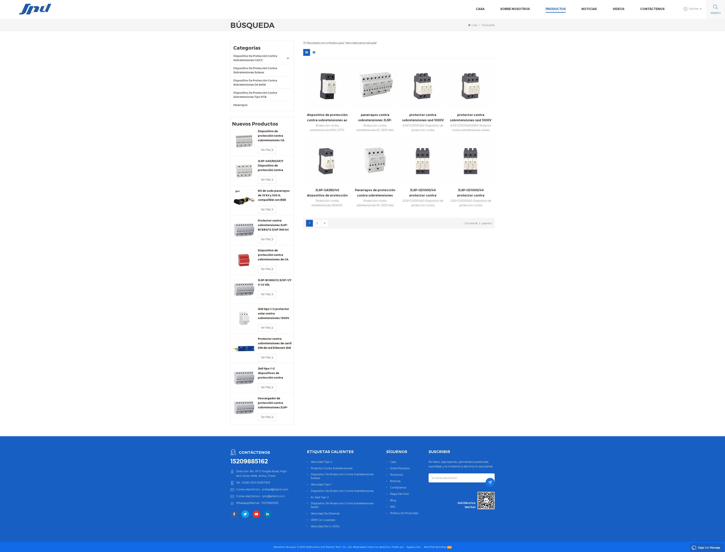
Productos (556, 9)
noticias (589, 9)
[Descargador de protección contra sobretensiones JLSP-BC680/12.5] (244, 408)
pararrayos (240, 105)
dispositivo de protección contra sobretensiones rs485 (342, 505)
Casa (480, 9)
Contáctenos (652, 9)
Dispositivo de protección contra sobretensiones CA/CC (255, 58)
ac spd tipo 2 (320, 497)
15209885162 (249, 461)
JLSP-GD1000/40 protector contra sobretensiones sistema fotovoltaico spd (471, 192)
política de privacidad (404, 513)
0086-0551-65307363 (256, 482)
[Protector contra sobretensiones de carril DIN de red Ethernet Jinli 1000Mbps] (244, 348)
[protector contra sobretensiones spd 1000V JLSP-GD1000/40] (423, 86)
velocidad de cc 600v (325, 526)
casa (393, 462)
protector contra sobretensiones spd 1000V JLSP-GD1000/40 (423, 117)
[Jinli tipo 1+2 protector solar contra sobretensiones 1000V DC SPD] (244, 319)
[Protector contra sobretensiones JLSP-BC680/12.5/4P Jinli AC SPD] (244, 230)
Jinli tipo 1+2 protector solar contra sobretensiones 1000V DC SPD (273, 313)
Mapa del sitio (399, 494)
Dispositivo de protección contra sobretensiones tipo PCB (255, 95)
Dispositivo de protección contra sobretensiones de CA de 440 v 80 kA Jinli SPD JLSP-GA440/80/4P (274, 255)
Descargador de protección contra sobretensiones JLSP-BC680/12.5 (273, 403)
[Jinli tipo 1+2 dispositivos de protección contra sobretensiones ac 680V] (244, 378)
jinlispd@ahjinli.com (275, 489)
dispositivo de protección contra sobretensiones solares (342, 476)
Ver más (266, 150)
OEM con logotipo (323, 520)
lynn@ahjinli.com (273, 496)
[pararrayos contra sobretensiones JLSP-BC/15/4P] (375, 86)
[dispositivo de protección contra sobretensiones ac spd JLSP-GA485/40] (327, 86)
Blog (393, 500)
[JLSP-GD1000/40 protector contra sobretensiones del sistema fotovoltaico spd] (423, 161)
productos (396, 474)
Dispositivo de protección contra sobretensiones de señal (255, 82)
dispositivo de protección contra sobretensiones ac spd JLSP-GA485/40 (327, 117)
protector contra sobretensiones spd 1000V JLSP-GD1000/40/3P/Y (470, 117)
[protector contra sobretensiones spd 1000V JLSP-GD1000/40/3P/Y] (471, 86)
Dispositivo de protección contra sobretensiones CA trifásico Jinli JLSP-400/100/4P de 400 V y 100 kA (273, 136)
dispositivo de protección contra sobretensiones (342, 491)
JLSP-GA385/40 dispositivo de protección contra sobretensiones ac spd (327, 192)
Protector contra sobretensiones (331, 468)
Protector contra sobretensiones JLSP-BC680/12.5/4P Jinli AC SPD (273, 225)
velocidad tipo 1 (321, 484)
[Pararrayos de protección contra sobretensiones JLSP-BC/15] (375, 161)
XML (393, 506)
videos (618, 9)
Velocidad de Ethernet (325, 513)
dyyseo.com (413, 546)
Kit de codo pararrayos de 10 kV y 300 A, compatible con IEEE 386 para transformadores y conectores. (274, 195)
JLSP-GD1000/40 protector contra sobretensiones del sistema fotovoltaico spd (423, 192)
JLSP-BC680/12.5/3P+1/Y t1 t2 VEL (275, 282)
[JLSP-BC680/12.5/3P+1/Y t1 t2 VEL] (244, 290)
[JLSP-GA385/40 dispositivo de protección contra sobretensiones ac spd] (327, 161)
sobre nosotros (515, 9)
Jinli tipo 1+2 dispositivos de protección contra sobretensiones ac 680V (275, 373)
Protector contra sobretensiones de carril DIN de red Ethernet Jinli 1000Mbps (275, 343)
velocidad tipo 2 (321, 462)
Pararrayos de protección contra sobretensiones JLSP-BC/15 (375, 192)
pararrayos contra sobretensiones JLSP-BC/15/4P (375, 117)
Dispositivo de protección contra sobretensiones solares (255, 70)
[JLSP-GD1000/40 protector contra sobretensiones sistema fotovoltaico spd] (471, 161)
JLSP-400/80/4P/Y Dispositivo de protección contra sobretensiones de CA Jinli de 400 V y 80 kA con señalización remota (275, 165)
